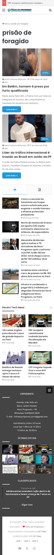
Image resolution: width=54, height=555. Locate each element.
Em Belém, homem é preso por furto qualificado (25, 88)
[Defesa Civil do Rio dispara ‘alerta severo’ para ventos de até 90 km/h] (10, 469)
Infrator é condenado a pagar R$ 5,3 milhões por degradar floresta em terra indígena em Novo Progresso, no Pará (36, 290)
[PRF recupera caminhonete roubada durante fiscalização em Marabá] (40, 320)
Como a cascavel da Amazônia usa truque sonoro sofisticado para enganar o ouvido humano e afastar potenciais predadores (35, 207)
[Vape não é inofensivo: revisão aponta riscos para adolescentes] (10, 449)
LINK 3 (35, 541)
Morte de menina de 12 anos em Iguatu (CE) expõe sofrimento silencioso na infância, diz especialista (36, 227)
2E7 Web (42, 531)
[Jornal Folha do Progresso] (20, 10)
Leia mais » (11, 109)
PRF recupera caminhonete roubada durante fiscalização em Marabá (38, 336)
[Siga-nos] (49, 390)
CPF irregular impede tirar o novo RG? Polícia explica (40, 370)
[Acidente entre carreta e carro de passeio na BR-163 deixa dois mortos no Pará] (10, 274)
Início (6, 23)
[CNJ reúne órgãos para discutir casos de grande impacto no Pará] (14, 320)
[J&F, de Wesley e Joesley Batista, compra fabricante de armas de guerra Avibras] (44, 459)
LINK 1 (19, 541)
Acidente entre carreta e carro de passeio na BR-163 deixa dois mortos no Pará (36, 273)
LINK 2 (27, 541)
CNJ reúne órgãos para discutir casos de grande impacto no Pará (13, 335)
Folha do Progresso (34, 526)
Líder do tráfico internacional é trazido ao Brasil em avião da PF (26, 154)
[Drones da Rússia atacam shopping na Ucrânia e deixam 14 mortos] (27, 469)
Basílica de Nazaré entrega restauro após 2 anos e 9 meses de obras (12, 372)
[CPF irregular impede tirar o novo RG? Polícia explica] (40, 357)
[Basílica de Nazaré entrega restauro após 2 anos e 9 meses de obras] (14, 357)
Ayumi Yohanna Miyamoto (15, 79)
